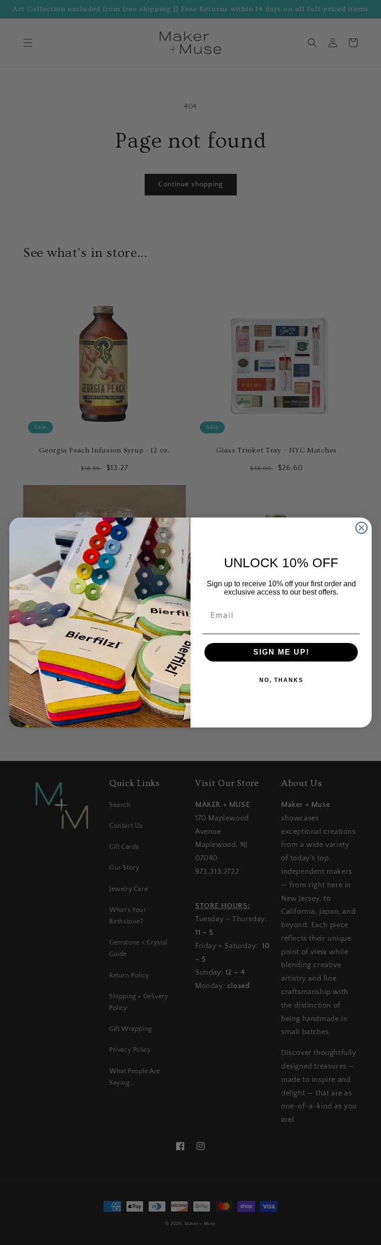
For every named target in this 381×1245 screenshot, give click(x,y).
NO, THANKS (281, 680)
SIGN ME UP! (281, 652)
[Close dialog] (361, 527)
